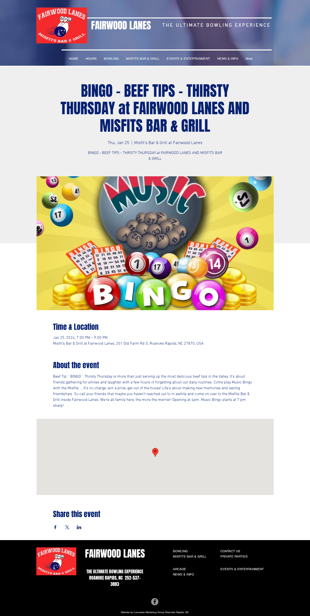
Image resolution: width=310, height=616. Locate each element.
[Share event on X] (67, 527)
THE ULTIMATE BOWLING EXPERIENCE (114, 571)
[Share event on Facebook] (55, 527)
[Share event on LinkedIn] (79, 527)
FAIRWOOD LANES (121, 25)
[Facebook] (154, 601)
